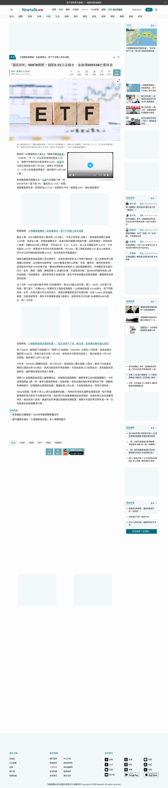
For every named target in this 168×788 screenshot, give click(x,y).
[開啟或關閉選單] (11, 9)
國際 (21, 16)
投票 (11, 767)
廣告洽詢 (67, 775)
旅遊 (103, 16)
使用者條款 (68, 763)
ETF (43, 154)
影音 (140, 16)
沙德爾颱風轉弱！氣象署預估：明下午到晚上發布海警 (55, 231)
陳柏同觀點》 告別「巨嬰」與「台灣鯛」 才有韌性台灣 (140, 234)
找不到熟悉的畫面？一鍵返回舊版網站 (84, 2)
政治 (12, 16)
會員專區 (53, 775)
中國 (48, 16)
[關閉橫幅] (165, 2)
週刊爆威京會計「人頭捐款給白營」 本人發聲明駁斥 (39, 419)
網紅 (76, 16)
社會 (39, 16)
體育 (85, 16)
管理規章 (67, 771)
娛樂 (67, 16)
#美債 (31, 442)
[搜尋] (156, 9)
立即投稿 (53, 767)
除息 (59, 161)
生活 (57, 16)
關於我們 (53, 758)
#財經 (13, 442)
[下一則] (118, 57)
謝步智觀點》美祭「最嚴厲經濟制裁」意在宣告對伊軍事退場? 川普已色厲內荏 (141, 222)
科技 (94, 16)
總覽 (54, 9)
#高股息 (58, 442)
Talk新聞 (95, 9)
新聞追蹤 (13, 775)
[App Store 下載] (151, 774)
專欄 (122, 16)
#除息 (48, 442)
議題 (103, 9)
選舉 (131, 16)
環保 (113, 16)
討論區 (76, 9)
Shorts (85, 9)
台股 (44, 179)
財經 (30, 16)
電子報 (12, 771)
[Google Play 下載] (131, 774)
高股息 (60, 154)
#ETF (40, 442)
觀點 (68, 9)
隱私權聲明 (68, 767)
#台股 (22, 442)
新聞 (61, 9)
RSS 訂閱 (67, 758)
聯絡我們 (53, 763)
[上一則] (114, 57)
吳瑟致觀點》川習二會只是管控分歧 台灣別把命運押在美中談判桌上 (141, 246)
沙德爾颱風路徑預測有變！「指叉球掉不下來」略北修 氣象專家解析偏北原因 (68, 343)
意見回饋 (53, 771)
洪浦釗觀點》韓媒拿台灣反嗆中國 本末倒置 (141, 258)
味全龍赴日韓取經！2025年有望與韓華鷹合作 (35, 414)
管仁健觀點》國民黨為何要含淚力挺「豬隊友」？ (140, 208)
